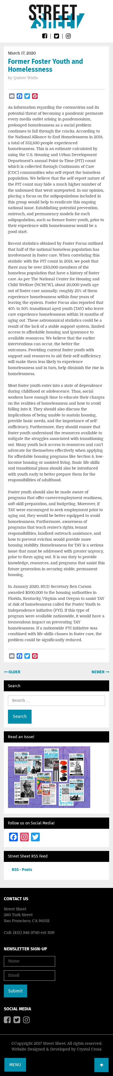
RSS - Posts (22, 869)
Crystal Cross (89, 1049)
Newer (98, 672)
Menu (15, 1064)
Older (14, 672)
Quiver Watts (25, 78)
